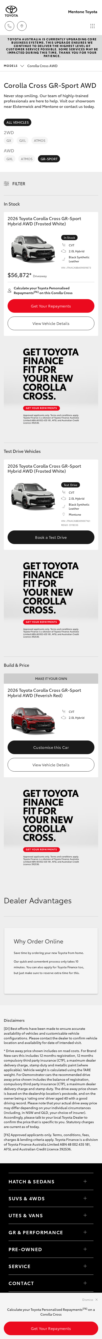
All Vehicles (17, 122)
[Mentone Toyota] (11, 11)
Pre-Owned (25, 1249)
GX (8, 140)
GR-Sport (49, 158)
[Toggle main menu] (92, 26)
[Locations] (22, 26)
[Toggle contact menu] (85, 1249)
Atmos (40, 140)
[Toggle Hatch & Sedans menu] (85, 1181)
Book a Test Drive (51, 537)
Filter (18, 183)
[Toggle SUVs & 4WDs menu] (85, 1198)
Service (20, 1266)
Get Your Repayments (51, 305)
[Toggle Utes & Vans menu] (85, 1215)
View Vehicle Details (51, 323)
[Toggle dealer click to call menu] (9, 26)
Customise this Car (51, 747)
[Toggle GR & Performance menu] (85, 1232)
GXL (22, 140)
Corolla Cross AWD (31, 65)
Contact (21, 1283)
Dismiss (87, 1299)
